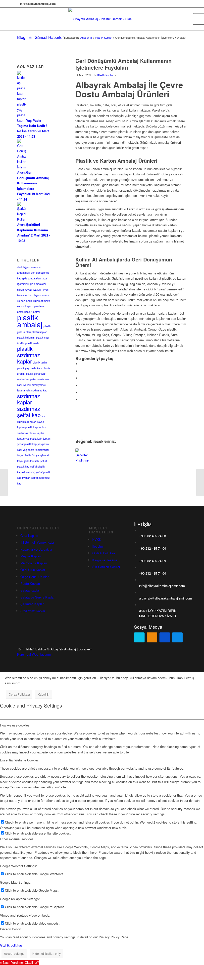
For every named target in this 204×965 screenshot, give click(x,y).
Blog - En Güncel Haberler (40, 37)
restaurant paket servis (30, 379)
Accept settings (14, 953)
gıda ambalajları (31, 278)
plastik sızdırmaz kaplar (28, 355)
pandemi (39, 306)
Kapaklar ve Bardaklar (36, 549)
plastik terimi (40, 362)
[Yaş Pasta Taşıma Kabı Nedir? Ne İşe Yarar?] (200, 482)
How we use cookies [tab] (15, 725)
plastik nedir (32, 343)
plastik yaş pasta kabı (29, 368)
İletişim (97, 546)
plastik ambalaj (30, 320)
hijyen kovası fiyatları (29, 289)
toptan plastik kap (27, 427)
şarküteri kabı (31, 461)
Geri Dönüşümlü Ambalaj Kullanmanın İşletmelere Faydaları (123, 64)
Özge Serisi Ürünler (34, 576)
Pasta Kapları (30, 583)
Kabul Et (43, 694)
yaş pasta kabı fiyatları (36, 450)
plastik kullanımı (26, 337)
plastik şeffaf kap (36, 373)
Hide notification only (46, 953)
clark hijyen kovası (27, 267)
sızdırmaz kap (39, 390)
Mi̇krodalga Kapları (33, 563)
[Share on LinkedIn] (81, 392)
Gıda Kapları (29, 535)
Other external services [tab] (17, 839)
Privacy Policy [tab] (10, 929)
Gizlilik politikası (11, 945)
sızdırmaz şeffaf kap (29, 412)
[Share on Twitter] (81, 371)
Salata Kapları (30, 590)
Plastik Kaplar (105, 75)
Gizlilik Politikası (104, 553)
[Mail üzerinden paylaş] (81, 399)
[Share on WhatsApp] (81, 378)
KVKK (96, 539)
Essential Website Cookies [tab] (19, 760)
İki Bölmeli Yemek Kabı (37, 542)
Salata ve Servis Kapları (37, 597)
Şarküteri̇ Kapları (32, 604)
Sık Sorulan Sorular (106, 566)
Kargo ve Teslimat (105, 560)
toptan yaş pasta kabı (29, 438)
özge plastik (24, 455)
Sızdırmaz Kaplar (32, 610)
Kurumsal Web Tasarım (34, 654)
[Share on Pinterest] (81, 385)
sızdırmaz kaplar (28, 399)
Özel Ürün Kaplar (32, 569)
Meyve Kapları (30, 556)
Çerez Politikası (19, 694)
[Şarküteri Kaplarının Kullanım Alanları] (82, 455)
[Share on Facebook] (81, 364)
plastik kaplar (39, 332)
